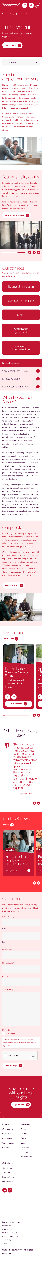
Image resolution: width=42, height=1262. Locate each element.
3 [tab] (21, 252)
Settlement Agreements (21, 330)
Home (4, 14)
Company (6, 976)
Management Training (21, 301)
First (3, 928)
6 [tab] (12, 715)
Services (12, 14)
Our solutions (8, 1143)
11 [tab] (20, 715)
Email (7, 949)
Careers (5, 1147)
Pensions (21, 315)
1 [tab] (6, 252)
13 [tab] (23, 715)
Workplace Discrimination (21, 347)
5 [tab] (10, 715)
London (24, 1143)
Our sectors (7, 1129)
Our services (7, 1133)
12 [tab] (21, 715)
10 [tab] (18, 715)
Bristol (24, 1133)
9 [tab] (17, 715)
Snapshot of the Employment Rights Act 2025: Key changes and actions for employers (17, 865)
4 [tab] (8, 715)
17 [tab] (29, 715)
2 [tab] (14, 252)
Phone (8, 963)
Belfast (24, 1129)
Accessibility (6, 1240)
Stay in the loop (9, 1181)
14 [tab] (25, 715)
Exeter (23, 1138)
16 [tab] (28, 715)
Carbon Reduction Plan (10, 1236)
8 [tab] (15, 715)
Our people (7, 1138)
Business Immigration (21, 286)
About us (6, 1172)
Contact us (7, 1168)
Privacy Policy (7, 1226)
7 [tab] (13, 715)
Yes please (10, 1033)
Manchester (26, 1147)
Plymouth (25, 1152)
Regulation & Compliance (11, 1222)
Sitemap (5, 1243)
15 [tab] (26, 715)
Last (3, 942)
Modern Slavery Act (9, 1233)
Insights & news (8, 1177)
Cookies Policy (7, 1229)
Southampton (26, 1156)
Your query (10, 989)
